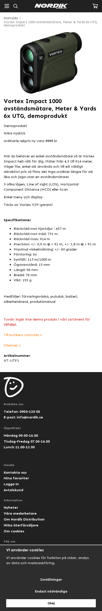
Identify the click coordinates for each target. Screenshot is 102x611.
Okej (51, 603)
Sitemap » (12, 345)
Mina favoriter (16, 478)
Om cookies (14, 531)
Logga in (11, 484)
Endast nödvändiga (51, 591)
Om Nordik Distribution (24, 519)
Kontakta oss (15, 472)
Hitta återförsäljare (21, 525)
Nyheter (11, 507)
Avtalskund (13, 490)
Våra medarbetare (20, 513)
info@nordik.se (30, 417)
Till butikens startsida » (23, 335)
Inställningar (51, 579)
